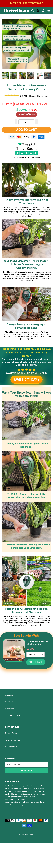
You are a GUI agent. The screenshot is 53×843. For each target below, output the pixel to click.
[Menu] (48, 10)
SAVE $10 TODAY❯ (26, 379)
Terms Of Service (12, 740)
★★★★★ (26, 369)
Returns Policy (11, 747)
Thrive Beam (29, 834)
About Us (9, 702)
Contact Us (10, 708)
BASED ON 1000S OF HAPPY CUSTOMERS (26, 372)
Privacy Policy (11, 733)
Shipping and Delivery (14, 715)
